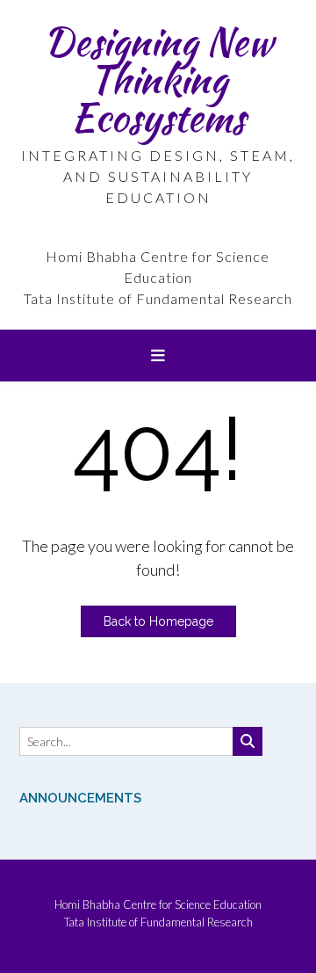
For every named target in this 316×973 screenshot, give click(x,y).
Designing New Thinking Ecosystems (158, 79)
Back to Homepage (158, 621)
